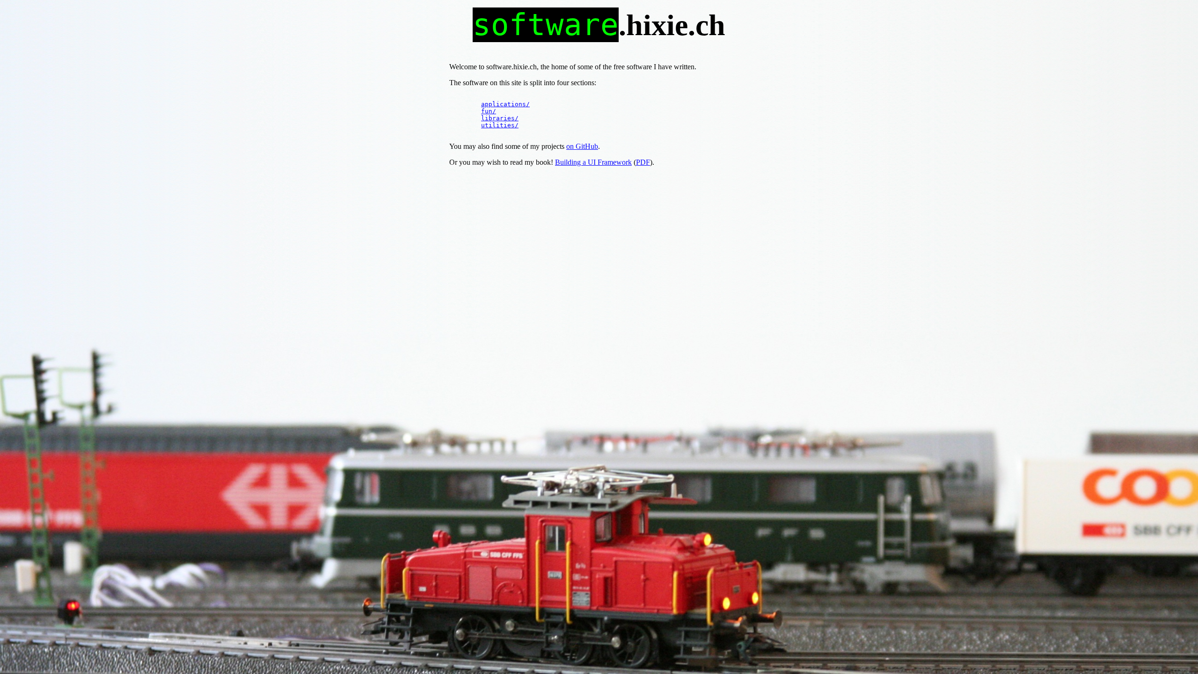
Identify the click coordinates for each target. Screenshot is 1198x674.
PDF (643, 162)
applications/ (505, 104)
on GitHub (582, 146)
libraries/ (500, 118)
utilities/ (500, 125)
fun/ (488, 111)
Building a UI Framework (593, 162)
